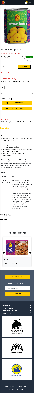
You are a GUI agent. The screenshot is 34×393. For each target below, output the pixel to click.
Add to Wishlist (18, 108)
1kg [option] (3, 87)
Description (4, 128)
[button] (15, 46)
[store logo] (3, 2)
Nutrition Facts (6, 215)
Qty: (3, 98)
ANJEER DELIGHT (11, 263)
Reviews (3, 219)
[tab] (17, 128)
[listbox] (17, 88)
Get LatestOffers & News (17, 283)
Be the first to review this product (11, 53)
